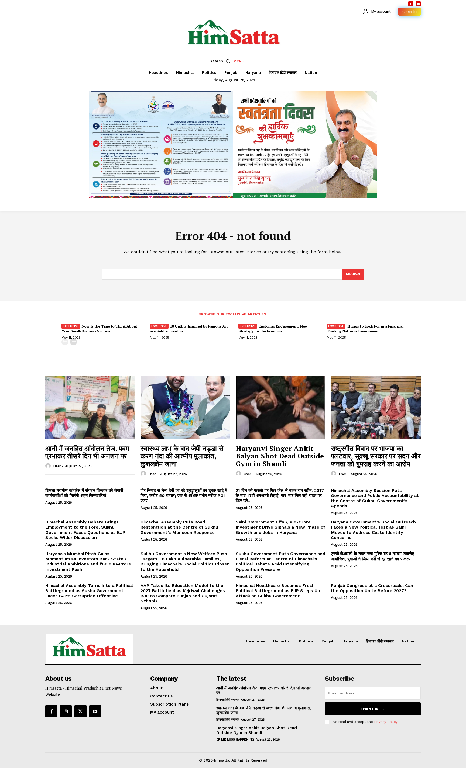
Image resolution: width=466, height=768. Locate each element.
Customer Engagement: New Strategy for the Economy (273, 328)
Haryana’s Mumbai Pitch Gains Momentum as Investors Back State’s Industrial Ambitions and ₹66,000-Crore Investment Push (88, 561)
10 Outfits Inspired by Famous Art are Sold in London (189, 328)
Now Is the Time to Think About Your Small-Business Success (99, 328)
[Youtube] (418, 3)
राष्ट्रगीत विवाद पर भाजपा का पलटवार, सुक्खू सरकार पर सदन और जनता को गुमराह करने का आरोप (375, 456)
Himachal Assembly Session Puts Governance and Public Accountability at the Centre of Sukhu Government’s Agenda (375, 498)
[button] (221, 61)
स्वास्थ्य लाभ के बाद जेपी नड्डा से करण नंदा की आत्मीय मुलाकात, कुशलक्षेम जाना (182, 456)
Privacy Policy (385, 722)
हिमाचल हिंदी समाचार (227, 699)
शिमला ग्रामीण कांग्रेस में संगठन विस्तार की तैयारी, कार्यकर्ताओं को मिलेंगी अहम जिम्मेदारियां (85, 493)
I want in (370, 709)
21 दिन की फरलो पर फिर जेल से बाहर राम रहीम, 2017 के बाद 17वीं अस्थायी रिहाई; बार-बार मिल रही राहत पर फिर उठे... (280, 495)
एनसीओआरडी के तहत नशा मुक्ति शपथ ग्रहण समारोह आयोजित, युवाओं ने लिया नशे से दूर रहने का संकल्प (372, 556)
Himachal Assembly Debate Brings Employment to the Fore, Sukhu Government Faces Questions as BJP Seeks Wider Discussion (85, 529)
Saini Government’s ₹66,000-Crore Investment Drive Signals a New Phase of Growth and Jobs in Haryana (280, 527)
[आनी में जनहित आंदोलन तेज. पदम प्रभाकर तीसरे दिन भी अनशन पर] (90, 407)
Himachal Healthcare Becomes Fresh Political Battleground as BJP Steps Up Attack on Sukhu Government (278, 590)
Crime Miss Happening (235, 739)
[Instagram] (66, 711)
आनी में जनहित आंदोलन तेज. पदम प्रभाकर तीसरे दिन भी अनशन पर (87, 452)
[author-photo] (48, 466)
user (57, 466)
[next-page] (73, 342)
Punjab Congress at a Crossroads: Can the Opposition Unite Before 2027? (372, 588)
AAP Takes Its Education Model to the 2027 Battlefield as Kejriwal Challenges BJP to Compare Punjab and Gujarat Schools (183, 593)
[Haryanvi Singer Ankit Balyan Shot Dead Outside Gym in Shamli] (280, 407)
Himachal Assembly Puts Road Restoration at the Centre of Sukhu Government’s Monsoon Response (179, 527)
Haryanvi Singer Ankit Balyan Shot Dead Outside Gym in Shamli (280, 456)
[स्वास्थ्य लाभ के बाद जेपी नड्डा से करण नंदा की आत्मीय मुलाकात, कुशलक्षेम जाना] (185, 407)
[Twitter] (80, 711)
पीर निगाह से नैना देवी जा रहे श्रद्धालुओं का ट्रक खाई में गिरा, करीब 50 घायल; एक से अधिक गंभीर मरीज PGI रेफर (184, 495)
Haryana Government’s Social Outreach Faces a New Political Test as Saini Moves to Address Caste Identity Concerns (373, 529)
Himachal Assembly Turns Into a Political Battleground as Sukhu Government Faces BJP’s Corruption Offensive (89, 590)
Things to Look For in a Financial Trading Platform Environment (365, 328)
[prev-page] (64, 342)
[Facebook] (410, 3)
